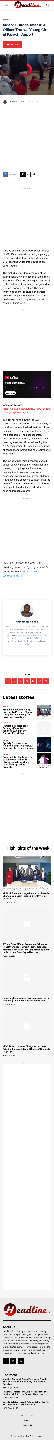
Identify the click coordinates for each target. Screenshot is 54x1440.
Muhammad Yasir (16, 101)
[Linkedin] (33, 681)
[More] (34, 174)
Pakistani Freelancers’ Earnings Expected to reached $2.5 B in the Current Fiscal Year (15, 729)
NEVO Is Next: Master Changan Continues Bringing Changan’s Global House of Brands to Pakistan (27, 1049)
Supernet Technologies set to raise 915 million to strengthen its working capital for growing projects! (18, 762)
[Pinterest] (20, 681)
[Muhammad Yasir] (5, 102)
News (6, 20)
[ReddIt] (40, 681)
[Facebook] (27, 648)
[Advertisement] (27, 137)
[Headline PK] (27, 5)
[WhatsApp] (27, 681)
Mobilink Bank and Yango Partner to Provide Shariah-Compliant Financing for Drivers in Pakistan (18, 713)
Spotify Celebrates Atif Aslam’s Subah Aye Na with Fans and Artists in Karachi (18, 746)
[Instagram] (13, 1361)
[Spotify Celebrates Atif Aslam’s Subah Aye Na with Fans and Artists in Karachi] (44, 744)
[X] (14, 681)
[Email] (46, 681)
